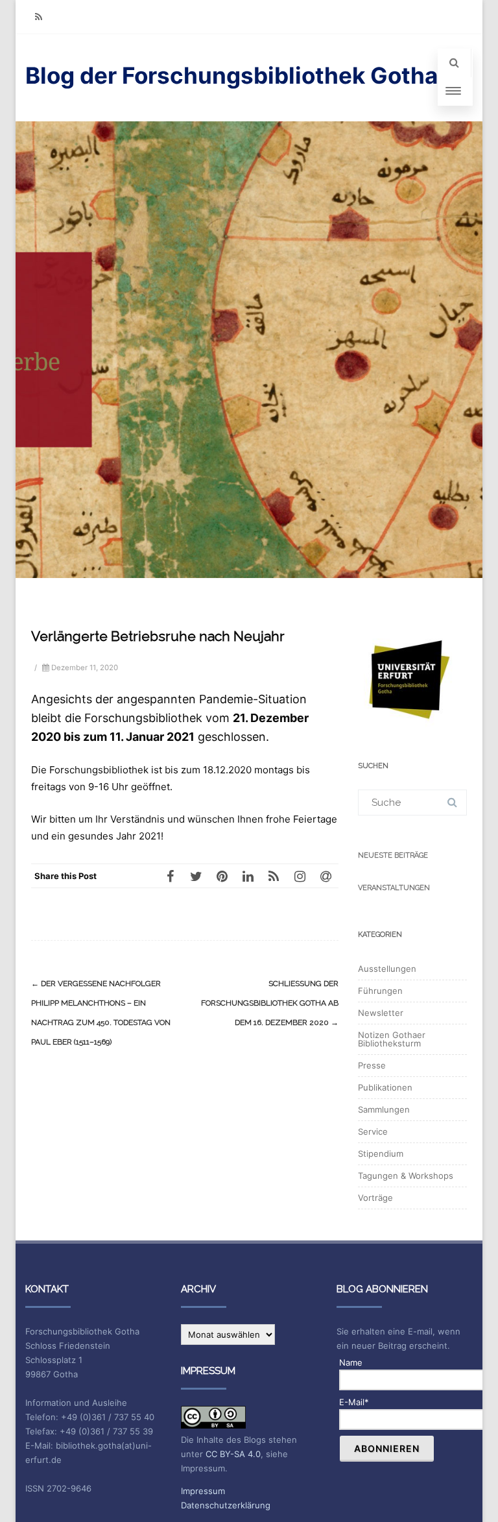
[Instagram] (300, 876)
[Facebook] (170, 876)
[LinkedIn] (248, 876)
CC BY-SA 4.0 (233, 1454)
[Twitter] (196, 876)
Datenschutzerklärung (225, 1505)
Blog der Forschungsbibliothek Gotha (231, 75)
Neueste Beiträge (393, 855)
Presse (372, 1065)
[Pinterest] (222, 876)
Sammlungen (384, 1109)
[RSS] (38, 16)
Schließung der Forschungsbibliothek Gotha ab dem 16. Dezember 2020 (269, 1003)
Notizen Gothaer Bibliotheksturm (391, 1039)
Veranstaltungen (394, 888)
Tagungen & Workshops (405, 1175)
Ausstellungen (387, 968)
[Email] (325, 876)
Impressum (203, 1491)
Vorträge (375, 1197)
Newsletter (380, 1013)
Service (373, 1131)
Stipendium (380, 1153)
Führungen (380, 990)
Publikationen (385, 1087)
